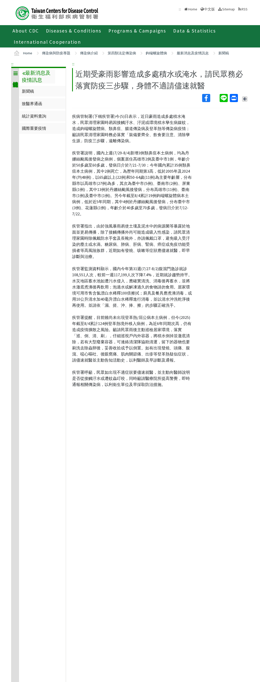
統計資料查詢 (34, 116)
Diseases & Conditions (73, 31)
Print (234, 98)
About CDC (25, 31)
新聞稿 (223, 53)
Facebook (210, 98)
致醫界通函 (32, 103)
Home (192, 9)
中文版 (209, 8)
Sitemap (228, 9)
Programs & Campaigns (137, 31)
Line (224, 98)
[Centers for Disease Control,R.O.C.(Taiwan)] (57, 12)
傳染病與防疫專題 (56, 53)
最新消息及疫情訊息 (193, 53)
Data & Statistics (194, 31)
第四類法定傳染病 (122, 53)
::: (12, 63)
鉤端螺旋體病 (156, 53)
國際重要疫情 (34, 128)
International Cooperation (47, 42)
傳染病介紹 (89, 53)
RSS (244, 9)
